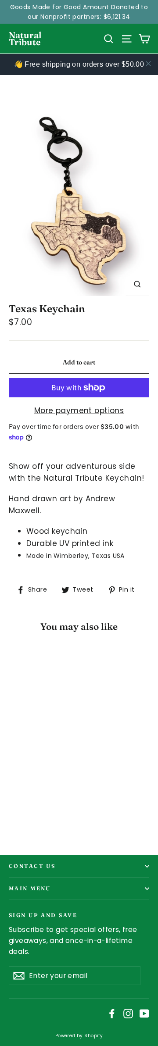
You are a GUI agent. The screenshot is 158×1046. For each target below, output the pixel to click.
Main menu (30, 888)
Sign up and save (43, 914)
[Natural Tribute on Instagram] (128, 1013)
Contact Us (32, 866)
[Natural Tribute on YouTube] (144, 1013)
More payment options (79, 410)
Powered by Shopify (79, 1035)
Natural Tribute (25, 38)
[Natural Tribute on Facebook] (112, 1013)
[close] (148, 63)
